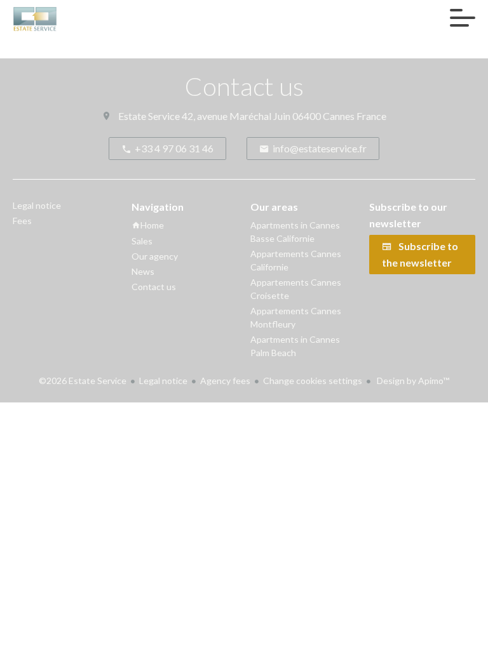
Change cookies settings (312, 380)
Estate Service (149, 116)
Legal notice (163, 380)
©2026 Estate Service (82, 380)
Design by (412, 380)
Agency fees (225, 380)
